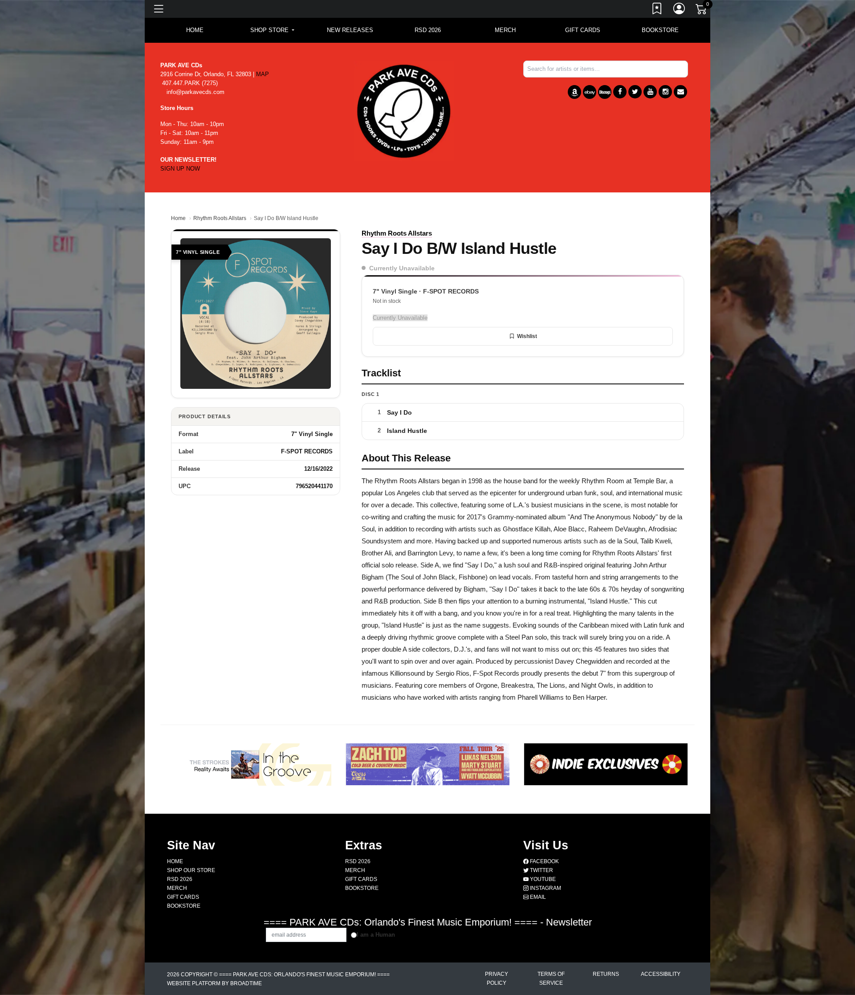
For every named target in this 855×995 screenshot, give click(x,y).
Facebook (544, 861)
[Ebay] (589, 92)
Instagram (545, 888)
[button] (272, 30)
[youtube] (650, 91)
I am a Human (376, 934)
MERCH (505, 30)
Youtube (542, 879)
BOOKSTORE (660, 30)
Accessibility (660, 974)
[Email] (680, 91)
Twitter (541, 870)
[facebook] (619, 91)
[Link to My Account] (679, 10)
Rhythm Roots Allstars (219, 218)
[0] (701, 10)
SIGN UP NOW (180, 168)
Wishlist (527, 336)
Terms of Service (551, 978)
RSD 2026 (428, 30)
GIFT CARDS (582, 30)
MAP (262, 74)
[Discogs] (604, 92)
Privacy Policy (496, 978)
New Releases (350, 30)
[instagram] (665, 91)
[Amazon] (574, 92)
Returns (606, 974)
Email (537, 897)
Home (178, 218)
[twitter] (635, 91)
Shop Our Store (191, 870)
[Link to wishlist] (657, 10)
